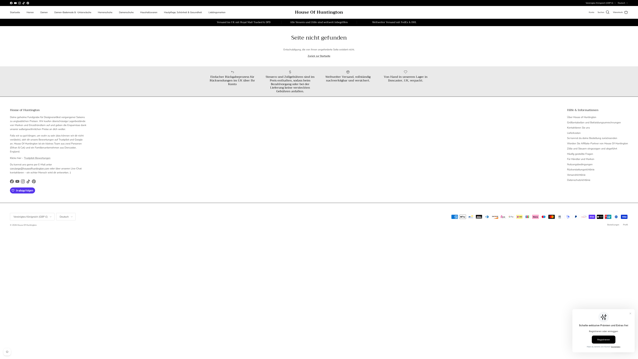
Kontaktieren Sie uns (578, 127)
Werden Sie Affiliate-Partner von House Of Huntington (597, 143)
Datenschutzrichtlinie (578, 180)
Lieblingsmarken (217, 12)
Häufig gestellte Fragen (580, 154)
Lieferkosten (574, 133)
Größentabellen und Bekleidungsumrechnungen (594, 122)
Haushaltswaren (148, 12)
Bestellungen (613, 224)
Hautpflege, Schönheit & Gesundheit (183, 12)
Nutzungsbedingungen (580, 164)
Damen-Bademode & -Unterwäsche (72, 12)
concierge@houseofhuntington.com (29, 168)
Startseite (15, 12)
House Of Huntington (27, 225)
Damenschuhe (126, 12)
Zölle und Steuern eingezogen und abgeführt (592, 148)
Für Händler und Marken (580, 159)
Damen (44, 12)
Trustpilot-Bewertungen (37, 158)
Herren (30, 12)
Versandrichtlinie (576, 175)
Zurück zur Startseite (319, 56)
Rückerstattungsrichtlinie (580, 169)
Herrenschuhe (105, 12)
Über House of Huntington (581, 117)
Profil (625, 224)
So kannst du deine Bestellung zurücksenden (592, 138)
